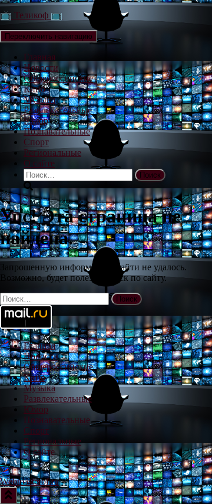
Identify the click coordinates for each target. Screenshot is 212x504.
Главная (39, 57)
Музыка (39, 99)
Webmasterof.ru (29, 481)
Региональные (52, 153)
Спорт (36, 142)
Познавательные (57, 131)
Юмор (36, 121)
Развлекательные (58, 110)
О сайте (39, 163)
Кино (34, 89)
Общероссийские (58, 78)
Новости (41, 68)
